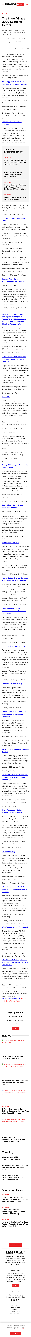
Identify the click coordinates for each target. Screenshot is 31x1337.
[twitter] (15, 48)
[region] (15, 1330)
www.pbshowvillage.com (11, 998)
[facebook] (9, 48)
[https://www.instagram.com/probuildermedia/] (14, 1300)
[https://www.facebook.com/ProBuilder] (12, 1300)
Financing (5, 13)
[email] (22, 48)
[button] (3, 4)
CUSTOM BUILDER (15, 1307)
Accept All (15, 1333)
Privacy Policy (21, 1328)
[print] (28, 48)
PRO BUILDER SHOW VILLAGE (15, 1318)
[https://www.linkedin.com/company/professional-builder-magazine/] (16, 1300)
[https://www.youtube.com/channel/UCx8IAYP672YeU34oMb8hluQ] (19, 1300)
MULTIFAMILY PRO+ (15, 1312)
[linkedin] (12, 48)
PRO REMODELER (15, 1309)
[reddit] (18, 48)
